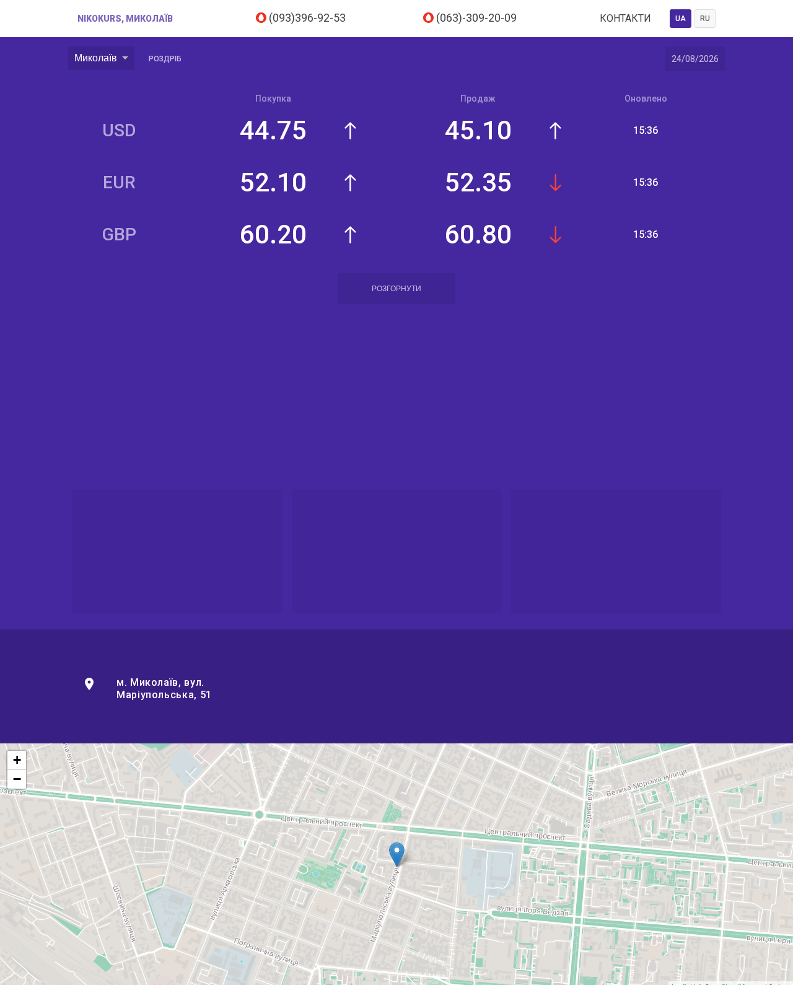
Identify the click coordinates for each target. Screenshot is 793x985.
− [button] (17, 779)
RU (705, 18)
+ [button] (17, 760)
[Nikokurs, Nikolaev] (397, 854)
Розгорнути (396, 288)
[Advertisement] (396, 399)
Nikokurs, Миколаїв (125, 19)
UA (680, 18)
